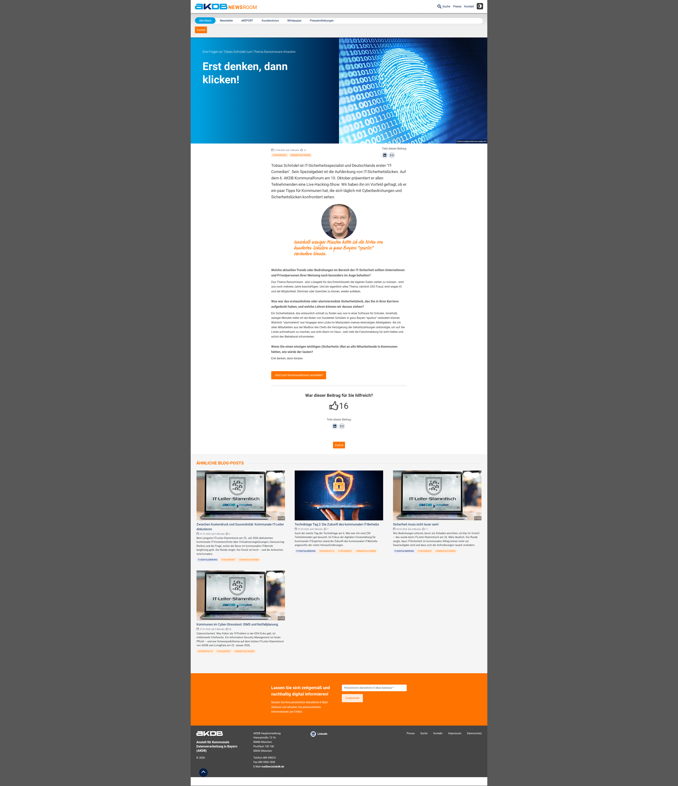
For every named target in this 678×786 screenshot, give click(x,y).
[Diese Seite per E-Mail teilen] (392, 155)
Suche (446, 6)
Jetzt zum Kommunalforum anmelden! (299, 375)
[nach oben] (203, 772)
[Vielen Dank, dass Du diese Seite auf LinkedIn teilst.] (385, 155)
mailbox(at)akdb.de (272, 766)
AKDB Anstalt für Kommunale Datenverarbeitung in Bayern (211, 6)
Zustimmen (352, 698)
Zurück (201, 30)
